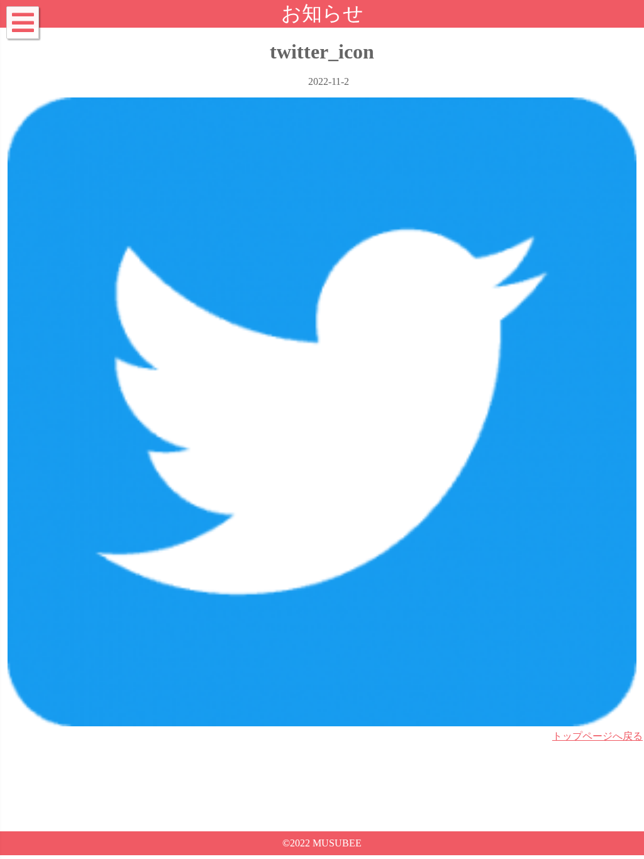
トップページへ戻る (597, 736)
